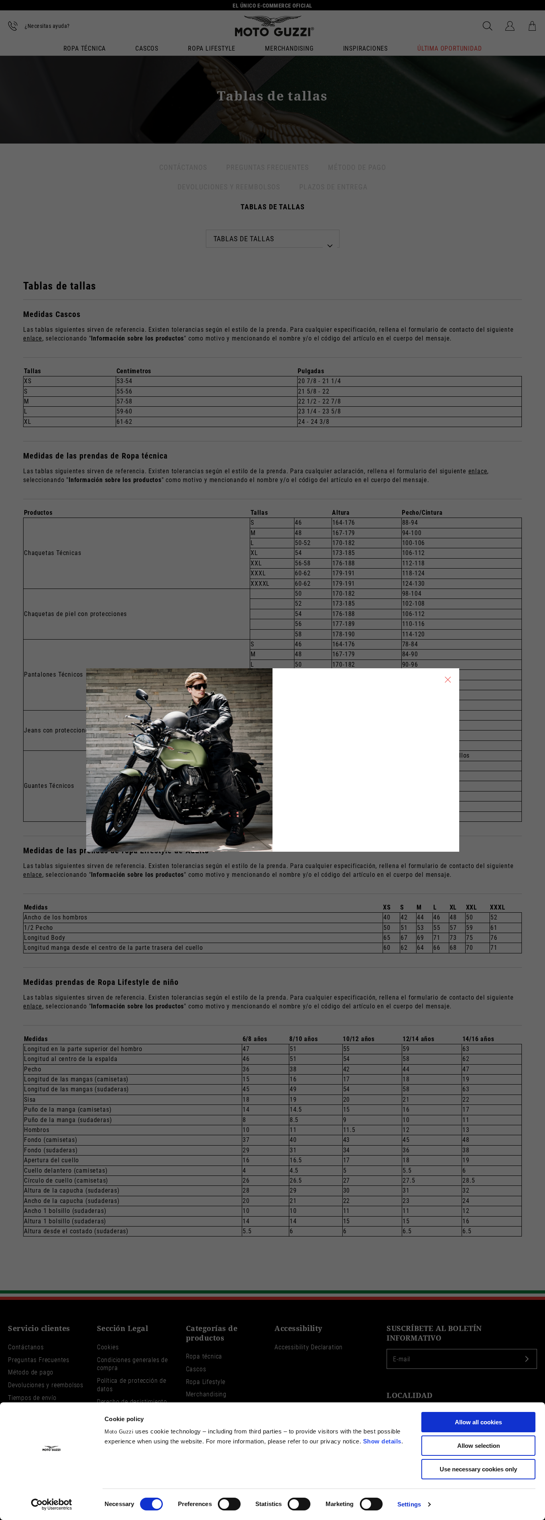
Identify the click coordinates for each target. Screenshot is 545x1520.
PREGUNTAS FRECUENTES (267, 167)
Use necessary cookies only (478, 1469)
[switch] (229, 1504)
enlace (32, 338)
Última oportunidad (449, 49)
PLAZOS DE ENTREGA (333, 187)
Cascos (146, 49)
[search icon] (487, 26)
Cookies (108, 1347)
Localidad (409, 1395)
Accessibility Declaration (308, 1347)
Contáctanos (26, 1347)
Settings (409, 1504)
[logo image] (274, 26)
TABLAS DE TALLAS (273, 207)
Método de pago (30, 1372)
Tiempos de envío (32, 1398)
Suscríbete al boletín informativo (434, 1333)
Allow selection (478, 1445)
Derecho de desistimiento (132, 1402)
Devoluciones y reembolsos (45, 1385)
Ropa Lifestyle (211, 49)
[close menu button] (448, 679)
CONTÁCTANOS (183, 167)
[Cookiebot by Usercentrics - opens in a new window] (52, 1504)
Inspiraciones (365, 49)
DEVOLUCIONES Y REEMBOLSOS (229, 187)
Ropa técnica (84, 49)
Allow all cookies (478, 1422)
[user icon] (510, 26)
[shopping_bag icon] (532, 26)
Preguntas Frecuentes (38, 1360)
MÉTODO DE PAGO (357, 167)
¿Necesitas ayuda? (47, 26)
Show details (382, 1441)
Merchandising (289, 49)
